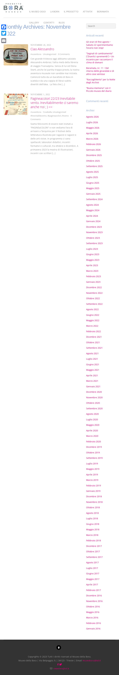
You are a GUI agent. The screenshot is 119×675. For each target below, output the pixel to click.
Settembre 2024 (94, 199)
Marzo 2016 (92, 617)
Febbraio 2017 (93, 590)
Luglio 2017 (92, 568)
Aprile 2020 (92, 430)
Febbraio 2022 (93, 331)
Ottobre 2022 (93, 298)
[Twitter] (4, 33)
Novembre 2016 (94, 601)
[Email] (4, 41)
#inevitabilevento (39, 115)
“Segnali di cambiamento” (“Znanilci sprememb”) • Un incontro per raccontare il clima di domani (100, 58)
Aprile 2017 (92, 584)
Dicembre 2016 (94, 595)
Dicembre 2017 (94, 546)
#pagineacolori (54, 115)
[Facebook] (4, 27)
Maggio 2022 (92, 320)
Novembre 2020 (94, 397)
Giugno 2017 (92, 573)
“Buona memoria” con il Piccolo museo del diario (98, 89)
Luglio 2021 (92, 358)
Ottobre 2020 (93, 402)
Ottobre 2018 (93, 507)
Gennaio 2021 (93, 386)
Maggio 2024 (92, 210)
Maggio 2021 (92, 369)
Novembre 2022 (94, 292)
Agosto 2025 (92, 171)
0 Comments (64, 54)
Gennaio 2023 (93, 281)
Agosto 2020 (92, 413)
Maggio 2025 (92, 188)
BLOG (62, 22)
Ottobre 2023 (93, 237)
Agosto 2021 (92, 353)
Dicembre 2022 (94, 287)
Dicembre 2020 (94, 391)
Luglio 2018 (92, 518)
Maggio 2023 (92, 259)
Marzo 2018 (92, 535)
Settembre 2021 (94, 347)
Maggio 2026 (92, 127)
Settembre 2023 (94, 243)
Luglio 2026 (92, 122)
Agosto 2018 (92, 513)
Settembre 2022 (94, 303)
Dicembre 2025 (94, 155)
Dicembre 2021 (94, 336)
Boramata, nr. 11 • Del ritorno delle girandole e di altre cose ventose (100, 71)
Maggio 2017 (92, 579)
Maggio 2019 (92, 468)
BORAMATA (103, 11)
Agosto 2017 (92, 562)
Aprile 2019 (92, 474)
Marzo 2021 (92, 380)
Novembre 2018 (94, 502)
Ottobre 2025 (93, 160)
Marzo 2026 (92, 138)
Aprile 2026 (92, 133)
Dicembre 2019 (94, 446)
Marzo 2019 (92, 479)
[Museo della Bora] (13, 13)
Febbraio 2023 (93, 276)
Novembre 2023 (94, 232)
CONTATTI (49, 22)
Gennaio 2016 (93, 628)
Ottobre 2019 (93, 452)
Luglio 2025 (92, 177)
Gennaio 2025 (93, 193)
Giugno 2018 (92, 524)
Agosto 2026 (92, 116)
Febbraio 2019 (93, 485)
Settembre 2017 (94, 557)
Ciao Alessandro (42, 49)
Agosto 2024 (92, 204)
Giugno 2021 (92, 364)
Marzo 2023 (92, 270)
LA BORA (54, 11)
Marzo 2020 (92, 435)
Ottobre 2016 (93, 606)
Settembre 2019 (94, 457)
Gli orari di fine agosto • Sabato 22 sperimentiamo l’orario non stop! (99, 44)
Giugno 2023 (92, 254)
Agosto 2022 (92, 309)
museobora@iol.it (91, 660)
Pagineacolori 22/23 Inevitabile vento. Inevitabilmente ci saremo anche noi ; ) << (54, 102)
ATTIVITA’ (88, 11)
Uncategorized (49, 54)
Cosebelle (47, 112)
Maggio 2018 (92, 529)
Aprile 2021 (92, 375)
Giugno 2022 (92, 314)
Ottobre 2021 (93, 342)
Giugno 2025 (92, 182)
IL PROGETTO (71, 11)
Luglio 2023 (92, 248)
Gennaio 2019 (93, 490)
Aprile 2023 (92, 265)
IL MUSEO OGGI (37, 11)
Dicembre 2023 (94, 226)
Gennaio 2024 (93, 221)
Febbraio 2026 (93, 144)
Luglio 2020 (92, 419)
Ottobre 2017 (93, 551)
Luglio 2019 (92, 463)
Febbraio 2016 (93, 623)
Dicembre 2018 (94, 496)
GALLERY (34, 22)
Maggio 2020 (92, 424)
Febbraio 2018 (93, 540)
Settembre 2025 (94, 166)
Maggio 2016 (92, 612)
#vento (65, 115)
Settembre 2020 (94, 408)
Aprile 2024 (92, 215)
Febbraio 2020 (93, 441)
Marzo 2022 (92, 325)
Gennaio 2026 (93, 149)
